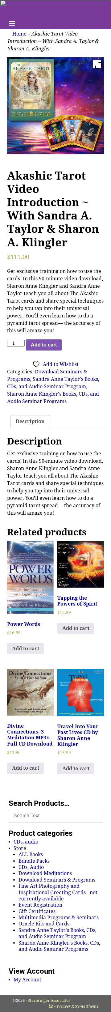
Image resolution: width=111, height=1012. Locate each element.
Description (30, 421)
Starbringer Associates (49, 1000)
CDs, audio (26, 842)
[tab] (30, 421)
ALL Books (30, 854)
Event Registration (40, 905)
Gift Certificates (37, 911)
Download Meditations (45, 873)
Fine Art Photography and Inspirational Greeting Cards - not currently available (57, 892)
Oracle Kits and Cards (43, 924)
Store (20, 848)
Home (19, 34)
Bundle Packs (34, 861)
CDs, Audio (31, 867)
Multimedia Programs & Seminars (58, 918)
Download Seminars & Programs (56, 880)
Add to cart (44, 344)
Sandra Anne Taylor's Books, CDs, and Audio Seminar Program (57, 933)
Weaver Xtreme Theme (77, 1006)
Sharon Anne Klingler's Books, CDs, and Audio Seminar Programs (59, 946)
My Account (27, 980)
